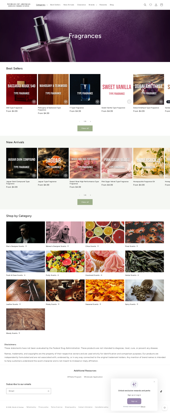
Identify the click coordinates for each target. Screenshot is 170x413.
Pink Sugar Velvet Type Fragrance (115, 181)
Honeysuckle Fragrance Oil (144, 181)
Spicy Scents (130, 304)
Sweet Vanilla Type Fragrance (113, 108)
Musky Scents (51, 304)
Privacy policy (44, 407)
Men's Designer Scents (15, 246)
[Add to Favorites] (34, 102)
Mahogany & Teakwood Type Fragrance (49, 109)
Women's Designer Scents (56, 246)
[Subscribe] (48, 391)
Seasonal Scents (91, 304)
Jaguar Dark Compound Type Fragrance (18, 183)
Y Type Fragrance (77, 108)
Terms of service (56, 407)
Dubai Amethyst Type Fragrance (146, 108)
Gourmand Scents (92, 275)
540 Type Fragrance (14, 108)
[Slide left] (79, 121)
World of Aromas (18, 407)
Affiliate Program (74, 377)
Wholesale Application (93, 377)
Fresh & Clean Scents (14, 275)
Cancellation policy (101, 407)
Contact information (85, 407)
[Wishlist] (150, 5)
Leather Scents (12, 304)
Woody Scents (11, 333)
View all (85, 128)
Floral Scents (130, 246)
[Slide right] (90, 121)
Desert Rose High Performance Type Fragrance (84, 183)
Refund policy (31, 407)
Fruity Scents (51, 275)
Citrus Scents (90, 246)
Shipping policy (70, 407)
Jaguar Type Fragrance (47, 181)
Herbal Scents (130, 275)
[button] (42, 4)
